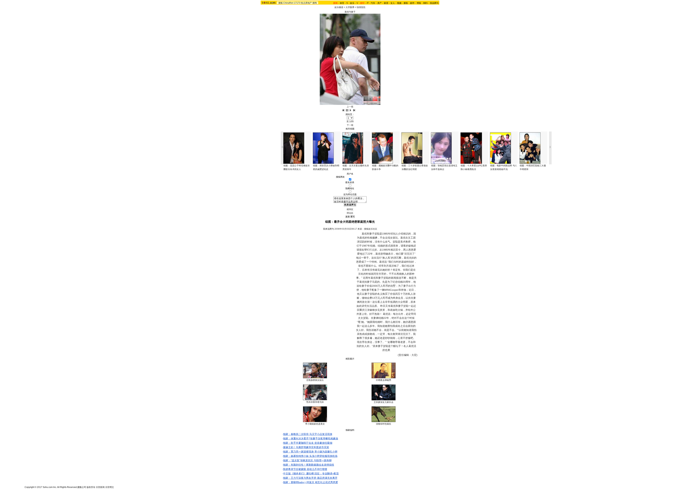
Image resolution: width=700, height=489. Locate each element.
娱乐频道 (339, 7)
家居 (386, 3)
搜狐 (280, 3)
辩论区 (350, 213)
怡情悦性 (361, 7)
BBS (425, 3)
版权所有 (91, 487)
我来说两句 (328, 229)
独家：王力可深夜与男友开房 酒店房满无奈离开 (310, 477)
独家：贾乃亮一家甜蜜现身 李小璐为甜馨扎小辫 (310, 451)
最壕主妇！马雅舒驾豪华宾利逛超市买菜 (306, 447)
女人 (392, 3)
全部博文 (109, 487)
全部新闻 (100, 487)
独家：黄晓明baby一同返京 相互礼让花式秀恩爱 (310, 482)
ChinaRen (288, 3)
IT (368, 3)
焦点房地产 (306, 3)
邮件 (412, 3)
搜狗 (314, 3)
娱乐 (352, 3)
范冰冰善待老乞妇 (315, 402)
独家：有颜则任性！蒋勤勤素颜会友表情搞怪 (308, 464)
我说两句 (434, 3)
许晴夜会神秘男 (383, 380)
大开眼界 (350, 7)
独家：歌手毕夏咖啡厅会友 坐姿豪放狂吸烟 (307, 442)
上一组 (350, 106)
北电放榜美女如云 (315, 380)
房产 (379, 3)
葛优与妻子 (350, 12)
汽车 (373, 3)
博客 (419, 3)
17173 (297, 3)
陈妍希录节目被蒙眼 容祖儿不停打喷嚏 (305, 469)
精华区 (350, 209)
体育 (342, 3)
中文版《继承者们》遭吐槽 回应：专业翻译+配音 (311, 473)
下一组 (350, 125)
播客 (406, 3)
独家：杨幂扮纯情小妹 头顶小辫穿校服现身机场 (310, 456)
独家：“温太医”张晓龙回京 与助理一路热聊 (307, 460)
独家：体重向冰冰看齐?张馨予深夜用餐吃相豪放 (310, 438)
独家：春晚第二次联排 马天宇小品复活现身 (307, 434)
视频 (399, 3)
